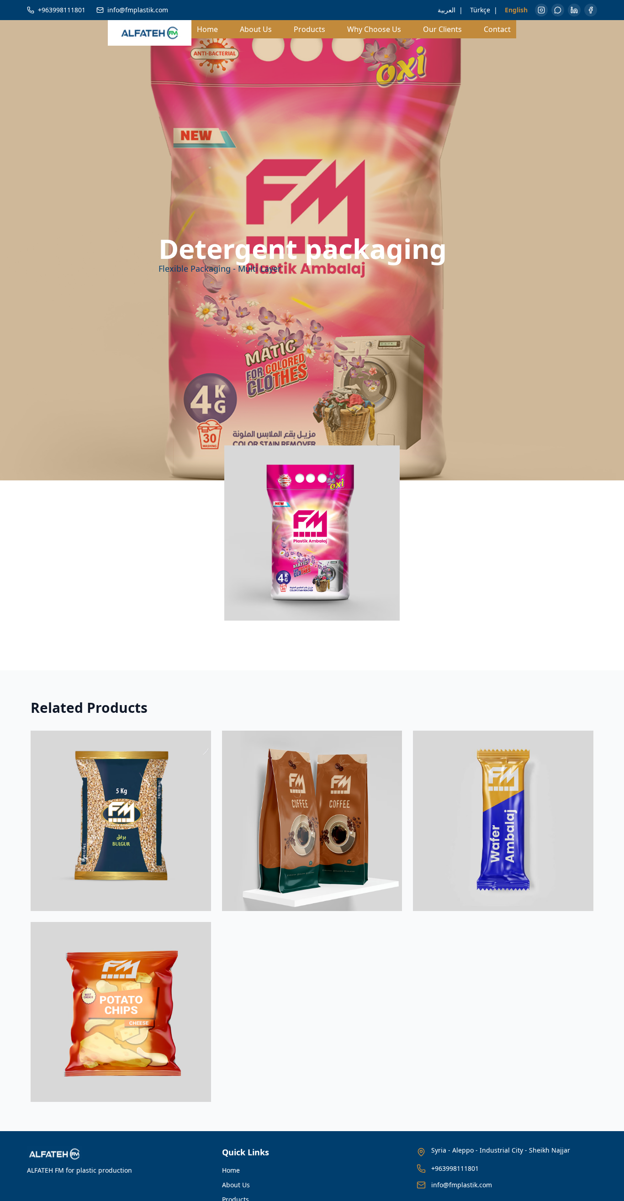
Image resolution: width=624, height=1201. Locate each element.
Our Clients (442, 29)
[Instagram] (541, 10)
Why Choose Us (374, 29)
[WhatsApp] (557, 10)
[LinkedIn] (574, 10)
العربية (446, 9)
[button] (312, 533)
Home (207, 29)
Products (309, 29)
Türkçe (480, 9)
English (516, 9)
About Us (256, 29)
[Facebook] (590, 10)
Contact (497, 29)
